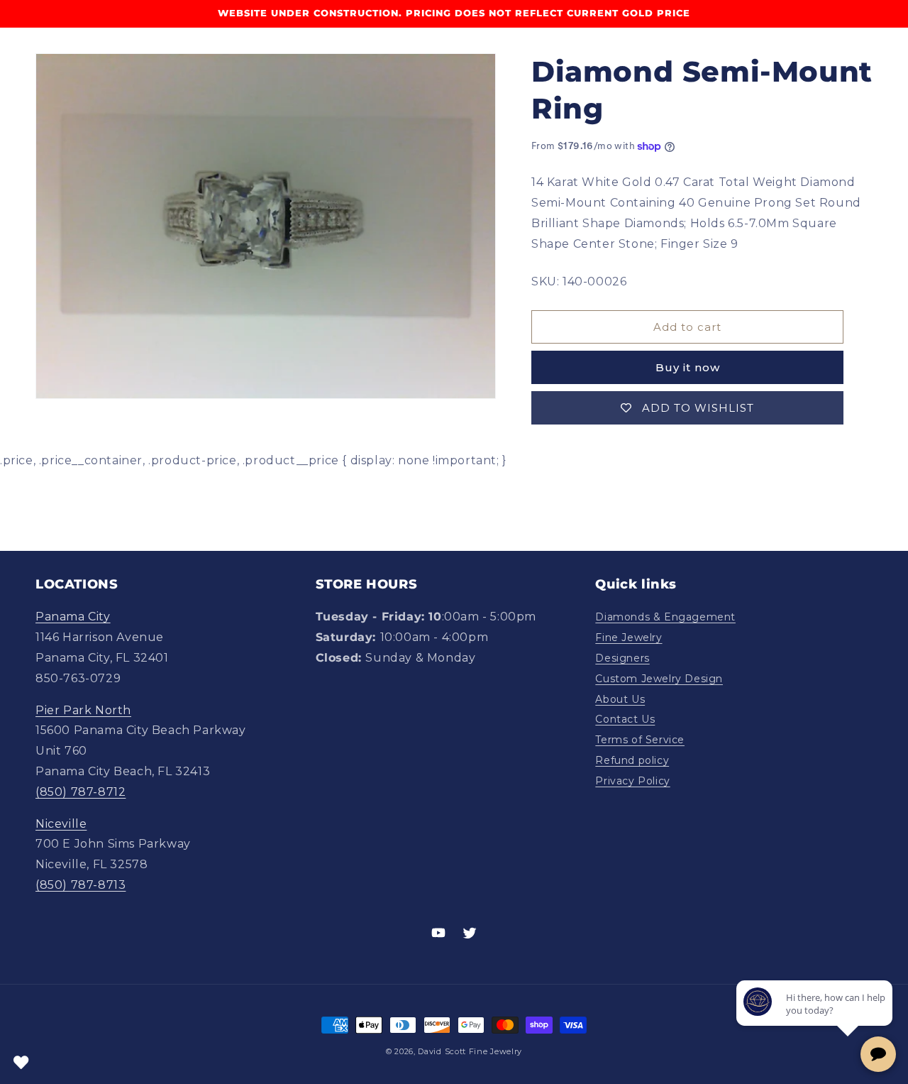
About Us (620, 699)
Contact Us (625, 719)
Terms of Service (640, 739)
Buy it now (687, 367)
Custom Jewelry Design (659, 678)
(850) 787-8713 (80, 885)
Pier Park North (83, 710)
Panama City (73, 616)
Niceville (61, 824)
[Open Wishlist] (21, 1063)
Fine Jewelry (628, 637)
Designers (622, 658)
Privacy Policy (632, 780)
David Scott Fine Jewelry (470, 1051)
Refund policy (632, 760)
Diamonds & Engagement (665, 617)
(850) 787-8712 (80, 792)
